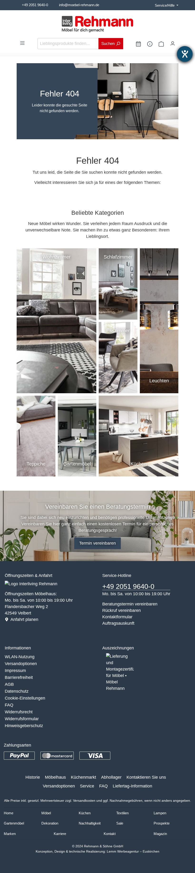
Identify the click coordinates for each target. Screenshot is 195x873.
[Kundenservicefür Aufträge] (150, 43)
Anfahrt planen (24, 619)
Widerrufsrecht (19, 712)
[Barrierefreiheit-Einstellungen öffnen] (185, 54)
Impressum (15, 670)
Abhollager (111, 777)
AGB (9, 684)
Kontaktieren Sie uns (146, 777)
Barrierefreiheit (19, 677)
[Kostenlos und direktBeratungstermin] (138, 43)
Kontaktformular (117, 616)
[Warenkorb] (161, 43)
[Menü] (22, 43)
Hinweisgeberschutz (24, 725)
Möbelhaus (55, 777)
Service (87, 786)
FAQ (9, 705)
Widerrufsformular (22, 718)
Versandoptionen (21, 663)
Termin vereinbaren (97, 543)
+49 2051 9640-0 (35, 5)
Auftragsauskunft (118, 623)
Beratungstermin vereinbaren (129, 604)
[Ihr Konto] (172, 42)
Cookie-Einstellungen (25, 698)
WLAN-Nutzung (19, 656)
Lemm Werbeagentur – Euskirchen (133, 851)
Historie (32, 777)
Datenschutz (17, 691)
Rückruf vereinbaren (121, 610)
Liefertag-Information (132, 786)
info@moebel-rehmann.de (79, 5)
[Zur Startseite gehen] (97, 24)
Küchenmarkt (83, 777)
